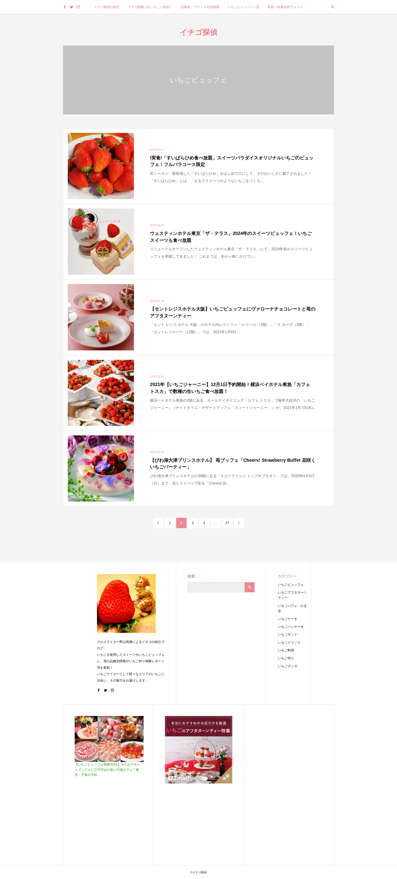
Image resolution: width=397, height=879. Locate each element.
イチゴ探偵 (198, 32)
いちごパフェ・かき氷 (292, 608)
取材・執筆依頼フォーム (285, 7)
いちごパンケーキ (291, 626)
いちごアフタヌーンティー (292, 595)
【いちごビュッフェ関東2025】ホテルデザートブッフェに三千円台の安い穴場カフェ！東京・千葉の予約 (107, 770)
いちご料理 (286, 650)
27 (227, 523)
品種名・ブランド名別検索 (200, 7)
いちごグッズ (287, 666)
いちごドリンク (289, 642)
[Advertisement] (289, 785)
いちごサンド (287, 634)
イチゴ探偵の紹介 (107, 7)
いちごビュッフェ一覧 (243, 7)
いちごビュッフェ (291, 584)
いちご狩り (286, 658)
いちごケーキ (287, 619)
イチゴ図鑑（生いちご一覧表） (150, 7)
